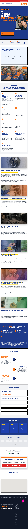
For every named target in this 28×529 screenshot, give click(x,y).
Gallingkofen (16, 518)
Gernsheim (16, 524)
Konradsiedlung (16, 514)
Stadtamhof (16, 513)
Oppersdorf (16, 516)
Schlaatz (15, 522)
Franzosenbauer (16, 521)
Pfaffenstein (16, 517)
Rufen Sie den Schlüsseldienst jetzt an (6, 508)
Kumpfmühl (16, 519)
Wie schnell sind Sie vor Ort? (7, 391)
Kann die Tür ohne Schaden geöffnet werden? (10, 398)
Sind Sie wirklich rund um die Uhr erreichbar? (10, 402)
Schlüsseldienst (6, 4)
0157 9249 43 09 (23, 1)
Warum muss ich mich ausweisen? (7, 413)
